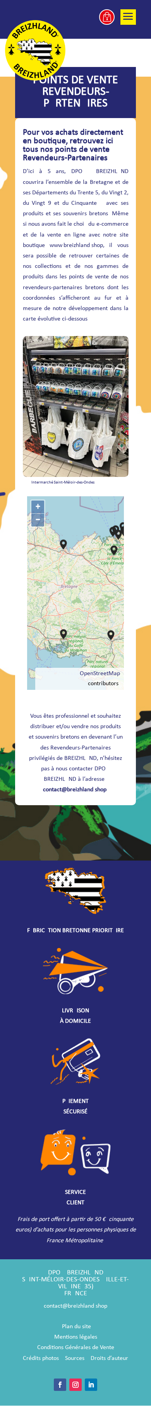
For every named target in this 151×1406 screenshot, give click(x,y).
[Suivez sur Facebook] (60, 1385)
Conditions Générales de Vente (75, 1347)
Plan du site (76, 1327)
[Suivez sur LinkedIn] (91, 1385)
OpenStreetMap (100, 673)
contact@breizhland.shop (74, 790)
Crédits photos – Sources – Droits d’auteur (75, 1358)
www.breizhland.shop (76, 245)
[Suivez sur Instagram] (75, 1385)
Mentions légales (75, 1337)
